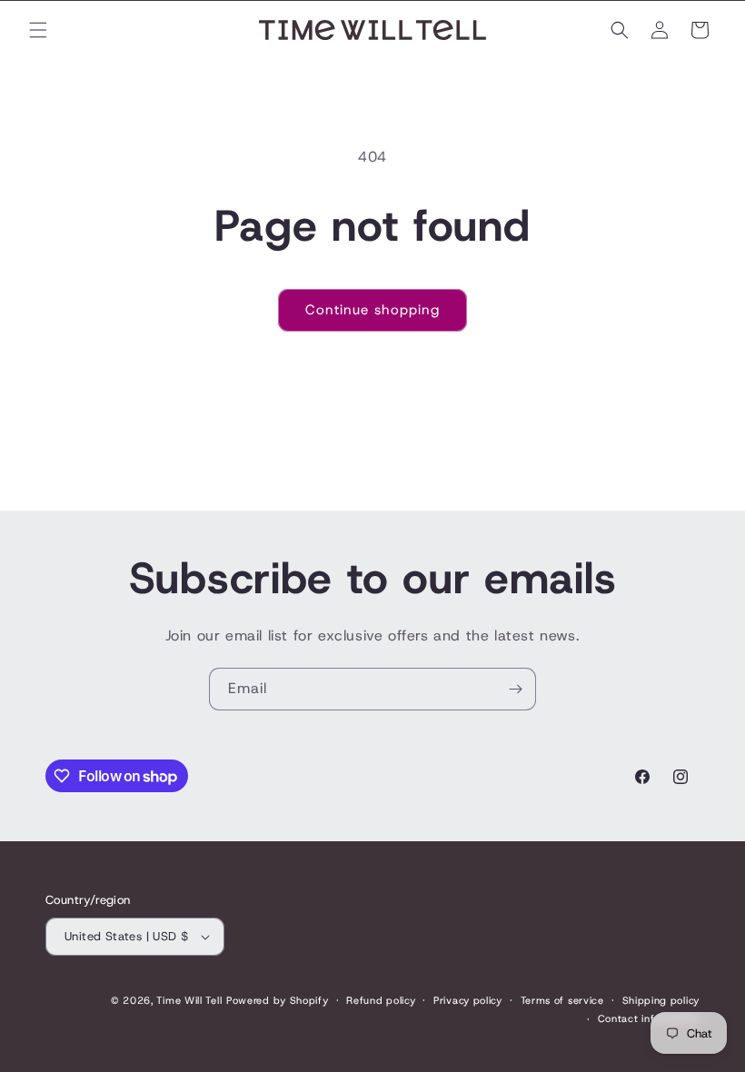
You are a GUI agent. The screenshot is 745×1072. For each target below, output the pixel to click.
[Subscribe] (515, 689)
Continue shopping (372, 310)
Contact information (649, 1018)
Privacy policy (467, 1000)
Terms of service (562, 1000)
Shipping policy (661, 1000)
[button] (38, 30)
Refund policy (380, 1000)
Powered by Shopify (277, 1000)
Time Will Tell (189, 1000)
